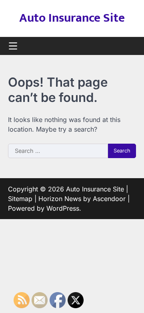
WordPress (62, 208)
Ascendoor (109, 199)
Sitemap (20, 199)
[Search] (130, 46)
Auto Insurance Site (72, 18)
